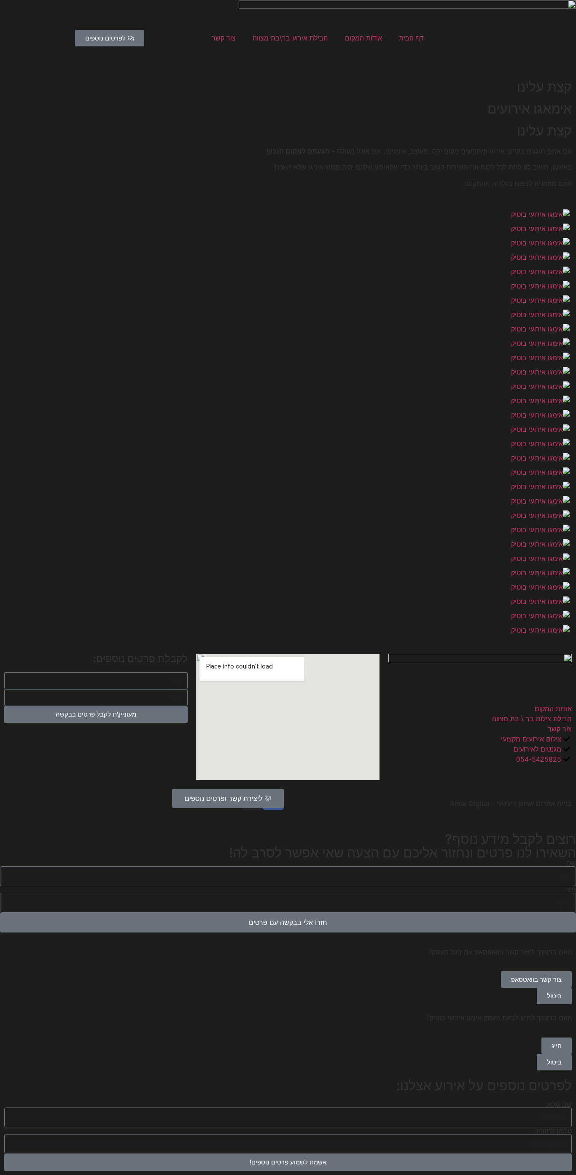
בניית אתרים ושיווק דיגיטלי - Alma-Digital (511, 803)
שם (571, 863)
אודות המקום (363, 38)
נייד (571, 889)
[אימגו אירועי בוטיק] (540, 214)
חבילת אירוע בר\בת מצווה (290, 38)
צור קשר (224, 38)
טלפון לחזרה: (553, 1130)
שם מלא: (559, 1104)
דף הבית (411, 38)
